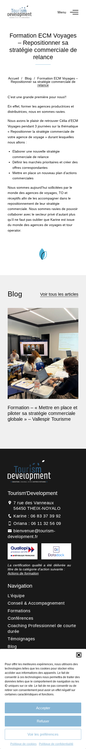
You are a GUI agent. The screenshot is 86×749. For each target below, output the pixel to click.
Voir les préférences (43, 734)
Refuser (43, 721)
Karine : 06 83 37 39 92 (37, 516)
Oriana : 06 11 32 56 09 (37, 523)
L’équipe (16, 595)
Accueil (13, 78)
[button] (78, 655)
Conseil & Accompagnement (36, 603)
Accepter (43, 708)
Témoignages (21, 638)
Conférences (20, 618)
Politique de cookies (23, 744)
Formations (19, 610)
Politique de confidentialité (56, 744)
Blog (28, 78)
